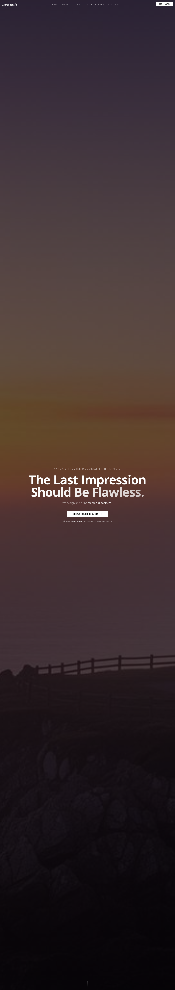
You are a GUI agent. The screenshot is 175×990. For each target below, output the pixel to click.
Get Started (164, 4)
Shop (78, 4)
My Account (114, 4)
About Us (66, 4)
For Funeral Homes (94, 4)
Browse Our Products (86, 514)
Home (55, 4)
